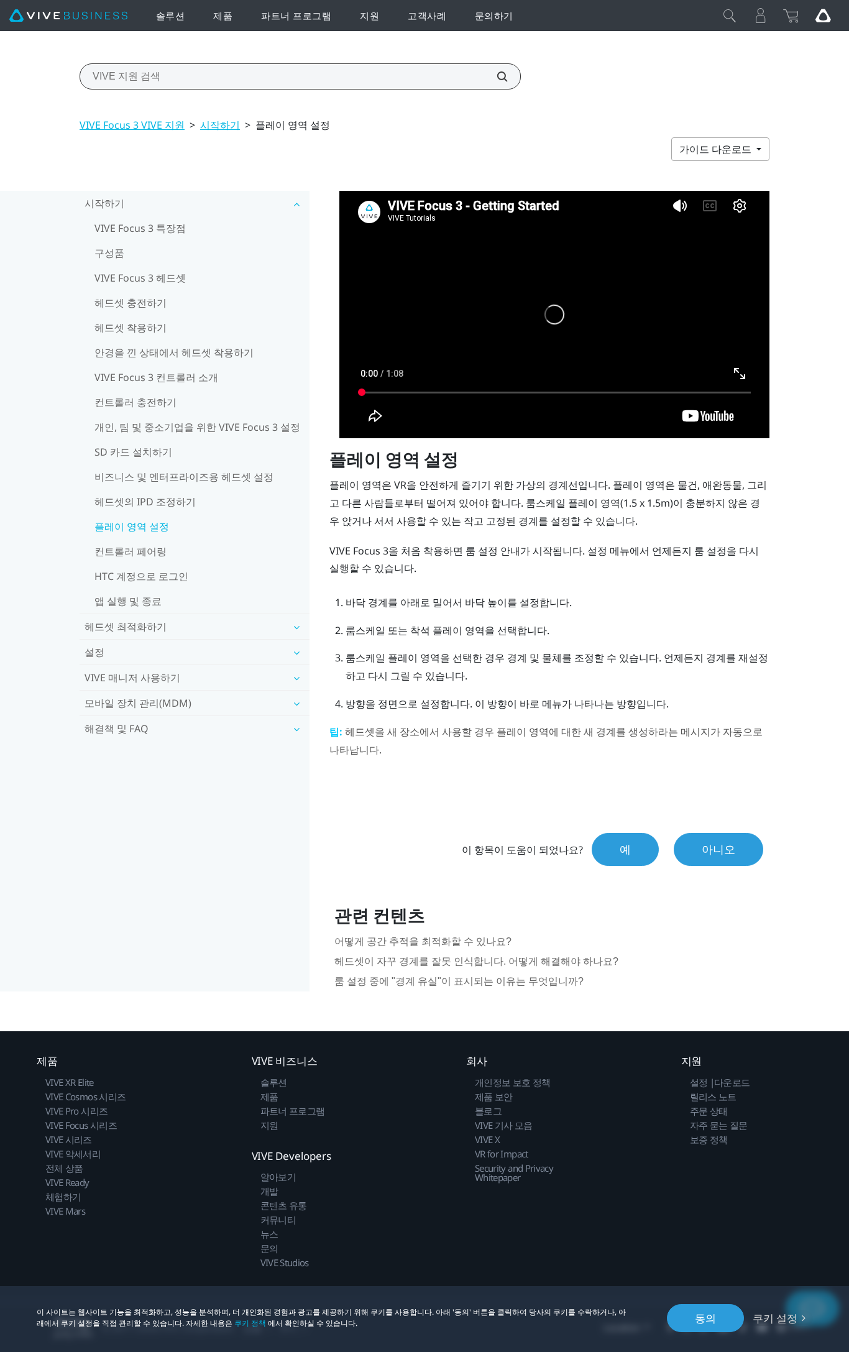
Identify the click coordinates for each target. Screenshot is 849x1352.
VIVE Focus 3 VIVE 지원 (132, 125)
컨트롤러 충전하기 (135, 402)
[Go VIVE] (822, 15)
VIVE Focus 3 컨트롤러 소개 (156, 377)
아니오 (718, 849)
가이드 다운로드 (716, 149)
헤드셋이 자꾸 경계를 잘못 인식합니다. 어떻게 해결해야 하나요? (476, 961)
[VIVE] (68, 15)
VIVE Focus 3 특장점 (140, 228)
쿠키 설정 (775, 1318)
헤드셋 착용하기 (130, 327)
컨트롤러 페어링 (130, 551)
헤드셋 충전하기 (130, 303)
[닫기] (729, 15)
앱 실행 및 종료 (128, 601)
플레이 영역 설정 (131, 526)
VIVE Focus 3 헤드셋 (140, 278)
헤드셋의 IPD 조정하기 (145, 501)
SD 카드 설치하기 (133, 452)
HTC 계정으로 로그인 (141, 576)
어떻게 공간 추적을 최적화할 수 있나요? (423, 941)
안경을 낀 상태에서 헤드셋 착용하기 (174, 352)
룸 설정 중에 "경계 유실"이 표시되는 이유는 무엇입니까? (459, 981)
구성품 (109, 253)
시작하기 (220, 125)
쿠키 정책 (250, 1323)
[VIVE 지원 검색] (495, 76)
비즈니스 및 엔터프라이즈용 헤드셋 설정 (183, 477)
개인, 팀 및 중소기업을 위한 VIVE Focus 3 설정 (197, 427)
